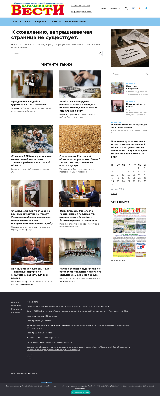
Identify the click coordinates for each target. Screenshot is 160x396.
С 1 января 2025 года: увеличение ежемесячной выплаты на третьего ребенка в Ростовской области (31, 161)
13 (129, 174)
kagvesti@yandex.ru (81, 12)
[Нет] (157, 389)
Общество (55, 21)
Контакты (115, 9)
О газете (102, 9)
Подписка (16, 305)
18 (118, 178)
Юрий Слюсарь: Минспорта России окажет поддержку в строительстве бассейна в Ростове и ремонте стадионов (78, 215)
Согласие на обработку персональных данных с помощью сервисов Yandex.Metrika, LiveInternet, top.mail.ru (78, 347)
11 (117, 174)
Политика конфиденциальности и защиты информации (53, 350)
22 (139, 178)
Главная (16, 21)
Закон (28, 21)
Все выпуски (118, 260)
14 (134, 174)
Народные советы (75, 21)
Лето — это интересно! (132, 87)
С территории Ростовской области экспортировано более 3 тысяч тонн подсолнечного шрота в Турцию (79, 161)
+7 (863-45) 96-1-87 (80, 6)
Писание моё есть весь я (135, 105)
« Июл (114, 193)
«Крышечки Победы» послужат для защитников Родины (129, 126)
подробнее (57, 386)
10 (112, 174)
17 (112, 178)
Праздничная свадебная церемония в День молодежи (29, 103)
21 (134, 178)
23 (145, 178)
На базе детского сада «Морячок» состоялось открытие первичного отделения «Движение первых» (80, 271)
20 (129, 178)
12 (123, 174)
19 (123, 178)
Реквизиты (16, 309)
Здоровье (40, 21)
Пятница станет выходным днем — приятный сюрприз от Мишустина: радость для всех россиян (31, 273)
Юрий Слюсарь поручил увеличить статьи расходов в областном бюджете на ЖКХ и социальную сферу (78, 106)
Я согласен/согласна (80, 392)
